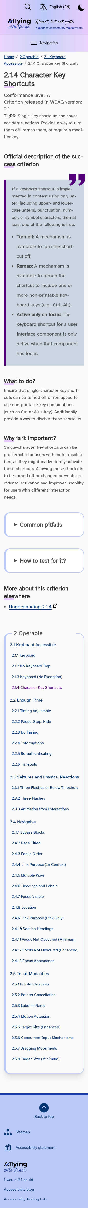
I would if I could (18, 1179)
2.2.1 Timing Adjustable (31, 710)
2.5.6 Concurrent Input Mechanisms (43, 1037)
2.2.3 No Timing (25, 732)
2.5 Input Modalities (29, 973)
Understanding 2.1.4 (30, 607)
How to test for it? (43, 560)
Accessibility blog (19, 1189)
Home (9, 56)
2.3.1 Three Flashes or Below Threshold (45, 787)
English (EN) (59, 6)
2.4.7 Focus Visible (28, 896)
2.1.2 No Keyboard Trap (31, 666)
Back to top (44, 1116)
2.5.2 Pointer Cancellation (34, 995)
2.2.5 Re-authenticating (32, 753)
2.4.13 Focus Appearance (33, 960)
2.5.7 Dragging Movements (34, 1048)
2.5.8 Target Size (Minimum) (35, 1059)
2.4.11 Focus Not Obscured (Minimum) (44, 939)
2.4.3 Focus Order (27, 853)
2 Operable (29, 56)
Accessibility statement (35, 1147)
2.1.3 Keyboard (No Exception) (37, 676)
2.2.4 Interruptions (28, 743)
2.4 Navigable (23, 821)
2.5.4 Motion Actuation (31, 1016)
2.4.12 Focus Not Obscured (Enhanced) (45, 950)
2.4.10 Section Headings (32, 928)
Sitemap (23, 1132)
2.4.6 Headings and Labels (34, 886)
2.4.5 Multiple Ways (28, 875)
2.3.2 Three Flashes (28, 798)
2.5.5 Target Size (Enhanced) (36, 1027)
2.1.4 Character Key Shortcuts (37, 687)
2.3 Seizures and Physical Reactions (44, 777)
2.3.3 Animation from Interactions (40, 809)
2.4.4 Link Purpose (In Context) (39, 864)
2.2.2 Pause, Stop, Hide (31, 721)
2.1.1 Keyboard (23, 655)
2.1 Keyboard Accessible (33, 644)
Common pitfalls (41, 524)
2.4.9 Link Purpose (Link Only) (38, 918)
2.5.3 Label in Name (28, 1005)
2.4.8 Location (24, 907)
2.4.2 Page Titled (26, 843)
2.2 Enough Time (26, 700)
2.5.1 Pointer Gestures (30, 984)
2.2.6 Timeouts (24, 764)
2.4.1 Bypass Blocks (28, 832)
